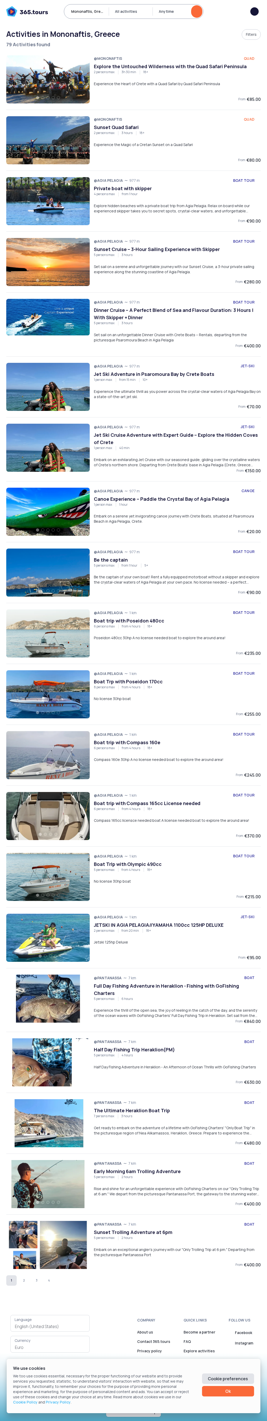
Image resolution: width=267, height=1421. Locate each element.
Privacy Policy (58, 1402)
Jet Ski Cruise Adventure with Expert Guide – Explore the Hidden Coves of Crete (176, 438)
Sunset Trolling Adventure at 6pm (133, 1232)
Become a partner (199, 1332)
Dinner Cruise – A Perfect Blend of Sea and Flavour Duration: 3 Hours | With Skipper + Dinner (173, 314)
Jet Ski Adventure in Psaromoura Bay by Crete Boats (154, 374)
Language (23, 1319)
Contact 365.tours (153, 1341)
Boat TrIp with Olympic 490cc (128, 864)
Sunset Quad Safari (116, 127)
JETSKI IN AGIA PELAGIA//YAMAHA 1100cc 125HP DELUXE (158, 925)
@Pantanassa (108, 977)
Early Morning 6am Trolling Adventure (137, 1171)
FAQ (187, 1341)
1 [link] (11, 1280)
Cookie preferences (228, 1379)
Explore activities (199, 1350)
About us (145, 1332)
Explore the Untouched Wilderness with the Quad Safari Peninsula (170, 66)
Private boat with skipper (123, 188)
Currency (22, 1340)
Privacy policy (149, 1350)
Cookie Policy (25, 1402)
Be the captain (111, 560)
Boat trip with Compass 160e (127, 742)
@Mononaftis (108, 58)
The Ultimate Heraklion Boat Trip (132, 1110)
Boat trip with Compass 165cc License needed (147, 803)
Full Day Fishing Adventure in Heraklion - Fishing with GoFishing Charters (166, 989)
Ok (228, 1391)
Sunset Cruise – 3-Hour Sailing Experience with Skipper (157, 249)
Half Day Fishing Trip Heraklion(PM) (134, 1049)
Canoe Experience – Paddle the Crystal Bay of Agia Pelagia (161, 499)
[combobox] (50, 1326)
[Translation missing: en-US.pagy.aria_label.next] (61, 1280)
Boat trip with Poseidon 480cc (129, 621)
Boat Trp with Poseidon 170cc (128, 681)
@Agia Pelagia (108, 180)
